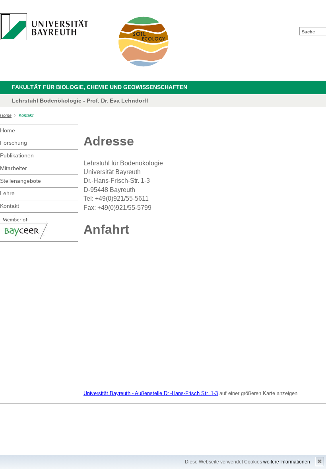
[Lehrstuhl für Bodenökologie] (144, 41)
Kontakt (26, 115)
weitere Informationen (286, 462)
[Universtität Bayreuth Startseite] (44, 26)
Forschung (13, 143)
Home (6, 115)
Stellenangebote (20, 181)
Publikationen (17, 155)
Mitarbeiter (13, 168)
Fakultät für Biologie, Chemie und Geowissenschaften (99, 87)
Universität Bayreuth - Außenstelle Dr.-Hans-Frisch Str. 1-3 (150, 393)
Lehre (7, 193)
